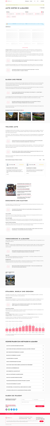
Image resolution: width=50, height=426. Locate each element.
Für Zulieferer (30, 417)
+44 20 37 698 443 (40, 419)
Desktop (29, 418)
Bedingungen (27, 1)
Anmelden (42, 1)
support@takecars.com (39, 417)
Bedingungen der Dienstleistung (23, 417)
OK (41, 421)
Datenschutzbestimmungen (23, 418)
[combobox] (11, 13)
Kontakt (31, 1)
